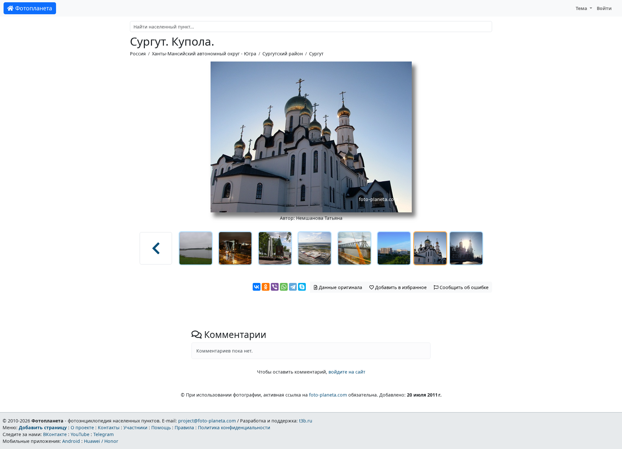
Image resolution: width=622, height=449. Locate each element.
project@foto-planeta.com (207, 421)
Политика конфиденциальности (234, 427)
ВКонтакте (55, 434)
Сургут (316, 54)
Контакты (109, 427)
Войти (604, 8)
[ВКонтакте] (256, 287)
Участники (135, 427)
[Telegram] (293, 287)
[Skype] (302, 287)
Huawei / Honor (101, 441)
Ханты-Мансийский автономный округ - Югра (204, 54)
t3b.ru (305, 421)
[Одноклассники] (266, 287)
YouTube (80, 434)
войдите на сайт (346, 372)
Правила (184, 427)
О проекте (82, 427)
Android (71, 441)
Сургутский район (282, 54)
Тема (582, 8)
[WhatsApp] (284, 287)
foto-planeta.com (328, 395)
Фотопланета (33, 8)
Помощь (161, 427)
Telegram (103, 434)
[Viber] (275, 287)
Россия (138, 54)
